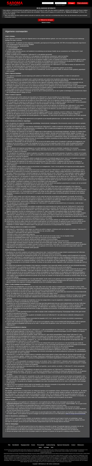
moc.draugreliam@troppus (14, 403)
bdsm (40, 447)
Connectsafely (63, 457)
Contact (73, 445)
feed (52, 447)
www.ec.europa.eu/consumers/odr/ (75, 413)
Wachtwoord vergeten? (60, 4)
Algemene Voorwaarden (63, 445)
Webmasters (80, 445)
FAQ (9, 445)
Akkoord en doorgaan (47, 20)
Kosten (33, 445)
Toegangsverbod (25, 445)
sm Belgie (46, 447)
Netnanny (57, 457)
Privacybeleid (40, 445)
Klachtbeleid (15, 445)
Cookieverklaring (50, 445)
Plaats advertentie (82, 3)
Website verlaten (46, 22)
